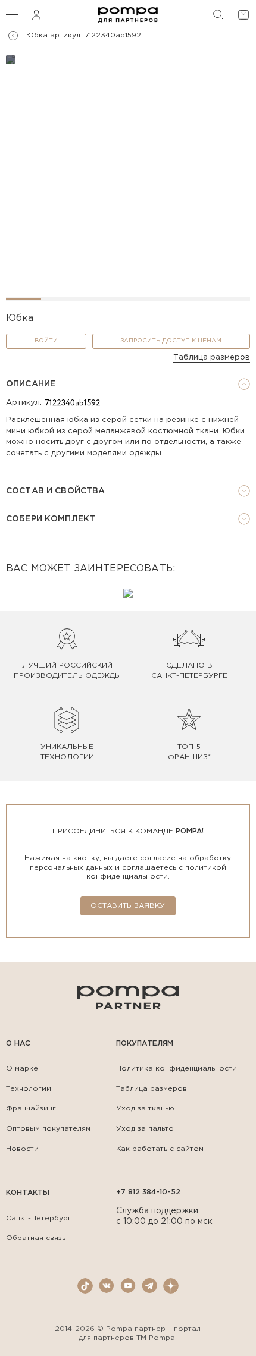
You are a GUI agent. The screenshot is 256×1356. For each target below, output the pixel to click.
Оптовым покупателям (48, 1128)
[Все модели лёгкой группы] (13, 36)
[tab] (128, 384)
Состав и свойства (55, 491)
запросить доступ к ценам (170, 341)
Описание (30, 384)
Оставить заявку (127, 905)
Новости (22, 1149)
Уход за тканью (145, 1108)
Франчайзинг (31, 1108)
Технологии (28, 1089)
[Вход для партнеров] (36, 15)
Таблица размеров (211, 357)
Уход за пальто (145, 1128)
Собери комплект (50, 519)
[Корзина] (243, 15)
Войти (46, 341)
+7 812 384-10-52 (148, 1192)
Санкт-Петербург (38, 1218)
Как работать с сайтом (160, 1149)
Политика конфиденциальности (176, 1068)
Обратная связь (35, 1238)
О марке (22, 1068)
